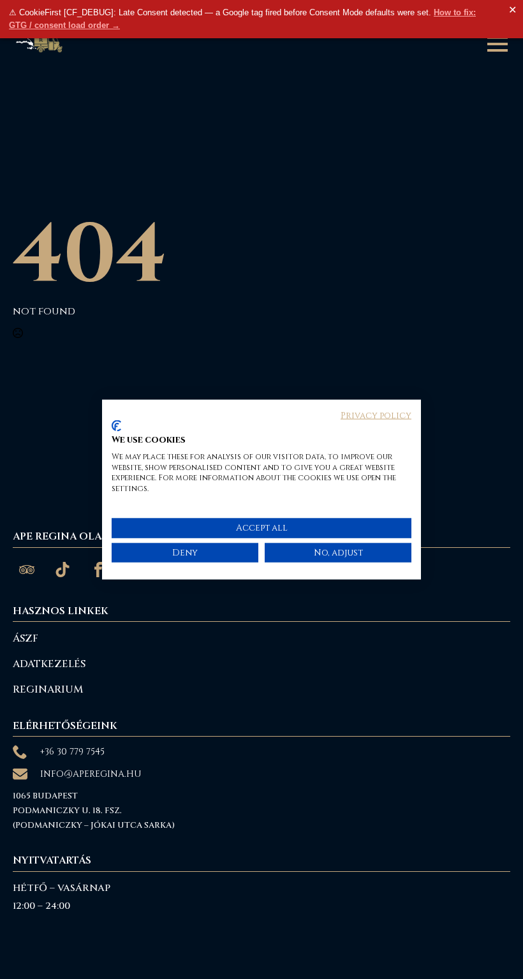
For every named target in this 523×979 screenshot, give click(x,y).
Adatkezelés (49, 664)
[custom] (27, 570)
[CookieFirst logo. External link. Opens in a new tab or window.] (116, 426)
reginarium (48, 689)
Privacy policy (376, 415)
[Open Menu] (497, 44)
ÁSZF (25, 638)
